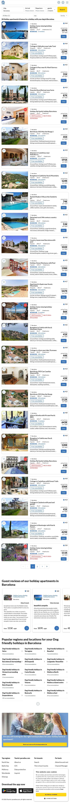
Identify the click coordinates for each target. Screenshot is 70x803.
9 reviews (41, 421)
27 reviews (41, 135)
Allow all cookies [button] (51, 794)
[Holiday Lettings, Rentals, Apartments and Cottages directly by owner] (3, 2)
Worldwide (6, 773)
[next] (42, 566)
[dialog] (51, 785)
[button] (68, 2)
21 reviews (41, 94)
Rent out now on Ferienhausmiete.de (35, 744)
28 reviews (41, 354)
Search (62, 10)
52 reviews (41, 289)
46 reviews (41, 377)
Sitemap (5, 777)
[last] (47, 566)
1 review (41, 553)
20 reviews (41, 223)
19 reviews (41, 444)
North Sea (5, 762)
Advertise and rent (61, 762)
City (5, 8)
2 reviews (41, 31)
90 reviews (41, 245)
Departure (39, 8)
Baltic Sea (5, 766)
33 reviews (41, 50)
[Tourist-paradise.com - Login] (63, 2)
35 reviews (41, 508)
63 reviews (41, 531)
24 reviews (41, 179)
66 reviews (41, 267)
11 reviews (41, 158)
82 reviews (41, 73)
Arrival (27, 8)
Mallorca (5, 769)
